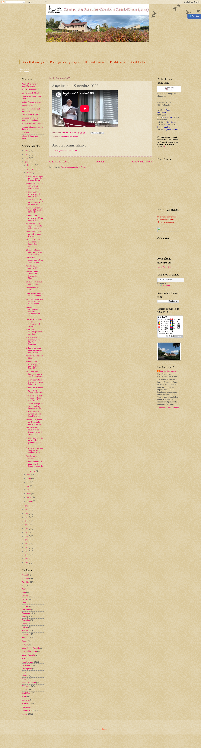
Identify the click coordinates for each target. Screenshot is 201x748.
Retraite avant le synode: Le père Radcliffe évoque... (34, 414)
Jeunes (24, 641)
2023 (27, 162)
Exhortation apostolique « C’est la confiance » (34, 260)
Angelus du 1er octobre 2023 (32, 457)
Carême (25, 596)
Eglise (24, 617)
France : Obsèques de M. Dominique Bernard (34, 234)
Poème (24, 676)
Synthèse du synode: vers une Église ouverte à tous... (34, 186)
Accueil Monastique (33, 62)
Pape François (66, 136)
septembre (31, 471)
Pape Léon (26, 665)
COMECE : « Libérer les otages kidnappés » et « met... (34, 323)
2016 (27, 529)
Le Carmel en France (30, 114)
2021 (27, 510)
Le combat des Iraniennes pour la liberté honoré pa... (34, 374)
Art (23, 585)
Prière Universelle (29, 683)
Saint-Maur (26, 693)
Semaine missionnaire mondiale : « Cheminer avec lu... (33, 311)
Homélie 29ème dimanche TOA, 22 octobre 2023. (34, 218)
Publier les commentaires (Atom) (73, 167)
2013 (27, 540)
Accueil (100, 161)
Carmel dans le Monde (31, 93)
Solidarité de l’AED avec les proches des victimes (34, 350)
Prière (24, 679)
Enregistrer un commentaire (66, 150)
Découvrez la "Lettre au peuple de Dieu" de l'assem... (34, 202)
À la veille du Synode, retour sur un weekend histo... (34, 450)
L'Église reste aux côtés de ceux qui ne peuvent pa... (34, 252)
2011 (27, 547)
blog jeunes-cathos (29, 89)
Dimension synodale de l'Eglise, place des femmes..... (34, 422)
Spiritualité (26, 704)
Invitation (25, 637)
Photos (24, 672)
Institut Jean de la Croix (31, 102)
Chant (24, 603)
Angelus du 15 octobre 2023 (32, 267)
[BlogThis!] (94, 133)
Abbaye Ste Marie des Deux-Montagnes (30, 85)
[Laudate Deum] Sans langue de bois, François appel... (34, 406)
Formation (26, 620)
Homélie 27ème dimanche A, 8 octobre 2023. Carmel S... (33, 365)
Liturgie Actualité (31, 648)
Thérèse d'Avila (28, 711)
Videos (76, 136)
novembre (31, 169)
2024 (27, 158)
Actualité (25, 578)
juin (28, 482)
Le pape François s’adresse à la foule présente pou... (33, 243)
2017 (27, 525)
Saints (24, 697)
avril (28, 490)
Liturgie (24, 644)
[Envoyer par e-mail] (92, 133)
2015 (27, 532)
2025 (27, 154)
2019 (27, 517)
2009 (27, 555)
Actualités (26, 582)
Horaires (25, 634)
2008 (27, 559)
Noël (23, 658)
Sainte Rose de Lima (165, 267)
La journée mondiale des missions (34, 283)
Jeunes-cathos (27, 105)
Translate (166, 286)
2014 (27, 536)
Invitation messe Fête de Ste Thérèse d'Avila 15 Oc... (34, 301)
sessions (25, 700)
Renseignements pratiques (64, 62)
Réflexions (26, 686)
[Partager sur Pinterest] (102, 133)
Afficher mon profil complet (168, 408)
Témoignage (26, 707)
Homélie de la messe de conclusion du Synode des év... (34, 178)
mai (28, 486)
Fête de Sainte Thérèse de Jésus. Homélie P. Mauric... (34, 275)
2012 (27, 544)
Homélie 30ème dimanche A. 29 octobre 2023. (33, 194)
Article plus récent (59, 161)
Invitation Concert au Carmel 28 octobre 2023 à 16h (34, 210)
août (29, 475)
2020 (27, 514)
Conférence (26, 610)
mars (29, 494)
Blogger (104, 729)
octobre (30, 173)
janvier (29, 501)
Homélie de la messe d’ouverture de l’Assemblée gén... (34, 390)
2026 (27, 151)
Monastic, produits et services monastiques (30, 119)
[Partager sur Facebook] (99, 133)
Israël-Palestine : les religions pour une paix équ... (34, 332)
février (29, 497)
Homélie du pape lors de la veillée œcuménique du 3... (34, 441)
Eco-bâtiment (117, 62)
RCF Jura (25, 133)
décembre (31, 165)
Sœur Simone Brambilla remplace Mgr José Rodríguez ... (34, 341)
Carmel (24, 599)
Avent (24, 589)
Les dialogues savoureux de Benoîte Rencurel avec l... (34, 431)
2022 (27, 506)
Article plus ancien (142, 161)
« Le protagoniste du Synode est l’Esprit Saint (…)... (34, 382)
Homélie (25, 631)
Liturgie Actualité (28, 655)
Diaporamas (26, 613)
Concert (25, 606)
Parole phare (27, 669)
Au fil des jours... (140, 62)
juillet (29, 478)
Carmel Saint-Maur (168, 371)
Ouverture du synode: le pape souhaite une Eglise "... (34, 398)
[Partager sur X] (97, 133)
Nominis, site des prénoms (32, 123)
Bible (24, 592)
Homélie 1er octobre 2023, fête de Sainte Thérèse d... (34, 464)
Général (25, 624)
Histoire (25, 627)
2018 (27, 521)
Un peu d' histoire (94, 62)
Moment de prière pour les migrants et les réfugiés (34, 226)
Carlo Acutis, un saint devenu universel (34, 295)
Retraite (25, 690)
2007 (27, 563)
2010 (27, 551)
